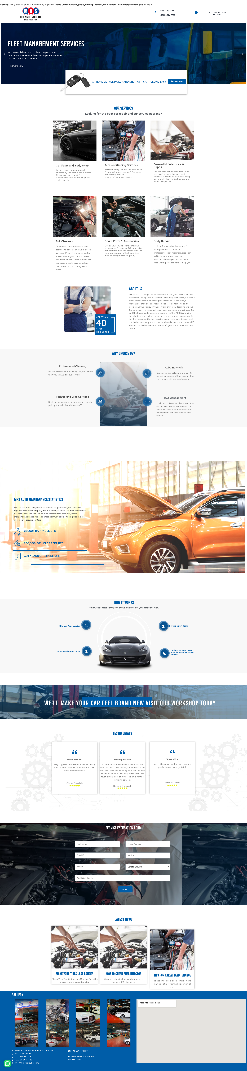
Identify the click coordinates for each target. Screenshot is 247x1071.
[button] (4, 54)
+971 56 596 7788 (167, 15)
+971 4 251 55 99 (167, 11)
